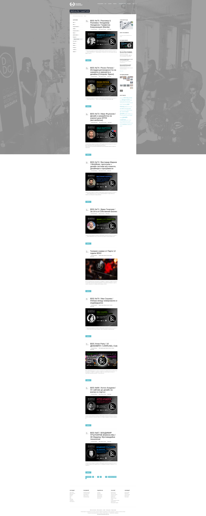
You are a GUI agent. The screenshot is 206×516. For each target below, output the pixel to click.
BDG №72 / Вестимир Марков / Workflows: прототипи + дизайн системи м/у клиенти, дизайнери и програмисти (103, 165)
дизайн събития (128, 120)
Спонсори (98, 492)
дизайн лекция (127, 113)
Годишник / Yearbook (114, 494)
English (74, 28)
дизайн (122, 113)
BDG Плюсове (127, 495)
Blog (73, 24)
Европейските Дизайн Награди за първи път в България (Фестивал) (126, 59)
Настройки (71, 499)
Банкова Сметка (99, 494)
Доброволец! (127, 493)
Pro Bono (129, 3)
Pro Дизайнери (100, 3)
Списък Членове (127, 494)
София (127, 110)
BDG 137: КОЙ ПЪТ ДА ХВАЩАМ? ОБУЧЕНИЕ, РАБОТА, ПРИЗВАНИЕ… (126, 52)
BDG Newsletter (127, 492)
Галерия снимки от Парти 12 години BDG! (103, 252)
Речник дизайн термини (114, 502)
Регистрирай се (72, 501)
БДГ (130, 108)
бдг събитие (122, 111)
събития (128, 124)
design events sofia (125, 101)
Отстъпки (74, 41)
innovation (127, 102)
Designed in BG (113, 495)
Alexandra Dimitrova (94, 29)
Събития (109, 3)
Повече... (88, 60)
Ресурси (74, 47)
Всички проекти (113, 492)
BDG (105, 3)
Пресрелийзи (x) (86, 494)
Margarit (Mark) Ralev (94, 122)
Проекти (71, 495)
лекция (123, 121)
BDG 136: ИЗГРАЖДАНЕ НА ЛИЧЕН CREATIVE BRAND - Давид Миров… (125, 65)
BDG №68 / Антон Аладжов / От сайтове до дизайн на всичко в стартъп (103, 390)
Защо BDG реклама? (86, 492)
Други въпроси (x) (72, 493)
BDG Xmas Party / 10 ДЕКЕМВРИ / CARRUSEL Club (103, 345)
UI (131, 106)
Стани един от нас (122, 3)
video (122, 108)
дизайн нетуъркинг (126, 115)
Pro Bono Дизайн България (115, 500)
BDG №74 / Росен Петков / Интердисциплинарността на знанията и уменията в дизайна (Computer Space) (103, 71)
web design (126, 108)
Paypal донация (99, 495)
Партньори (99, 493)
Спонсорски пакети (86, 493)
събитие (124, 124)
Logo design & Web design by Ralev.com (103, 514)
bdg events (129, 97)
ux (120, 108)
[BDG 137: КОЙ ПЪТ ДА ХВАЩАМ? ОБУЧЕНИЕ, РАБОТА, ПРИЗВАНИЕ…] (126, 45)
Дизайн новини (101, 255)
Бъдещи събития (75, 30)
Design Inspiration (75, 26)
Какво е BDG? (72, 492)
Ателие (112, 499)
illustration (124, 102)
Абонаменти (72, 500)
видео (127, 111)
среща (121, 124)
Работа (74, 45)
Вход (133, 3)
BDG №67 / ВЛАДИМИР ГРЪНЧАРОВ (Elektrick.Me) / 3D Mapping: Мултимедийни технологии (103, 436)
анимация (130, 110)
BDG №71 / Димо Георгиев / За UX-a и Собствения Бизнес (103, 210)
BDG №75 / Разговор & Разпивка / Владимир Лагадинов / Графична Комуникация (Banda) (100, 24)
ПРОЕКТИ (114, 3)
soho (130, 106)
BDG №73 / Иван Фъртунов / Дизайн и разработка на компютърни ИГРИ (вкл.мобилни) (103, 117)
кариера (121, 121)
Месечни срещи (113, 493)
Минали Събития (103, 29)
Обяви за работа (86, 495)
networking (125, 104)
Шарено (111, 255)
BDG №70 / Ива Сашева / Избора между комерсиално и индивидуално (103, 301)
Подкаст (74, 43)
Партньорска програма (123, 110)
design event (126, 100)
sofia (129, 106)
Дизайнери (71, 494)
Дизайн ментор (113, 501)
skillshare (126, 106)
